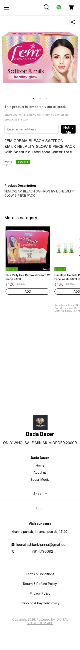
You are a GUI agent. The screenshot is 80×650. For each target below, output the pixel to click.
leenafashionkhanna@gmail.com (42, 544)
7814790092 (42, 551)
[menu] (6, 7)
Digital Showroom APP (47, 621)
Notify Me (68, 129)
